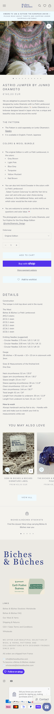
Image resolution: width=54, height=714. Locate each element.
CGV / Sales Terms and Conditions (18, 627)
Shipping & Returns (11, 622)
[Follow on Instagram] (4, 681)
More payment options (27, 270)
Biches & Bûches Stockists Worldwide (19, 608)
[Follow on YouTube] (11, 681)
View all (27, 497)
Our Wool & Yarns (11, 617)
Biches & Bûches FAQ (12, 613)
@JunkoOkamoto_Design (14, 223)
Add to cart (27, 255)
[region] (27, 520)
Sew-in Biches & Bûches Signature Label (18, 479)
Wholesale (7, 631)
